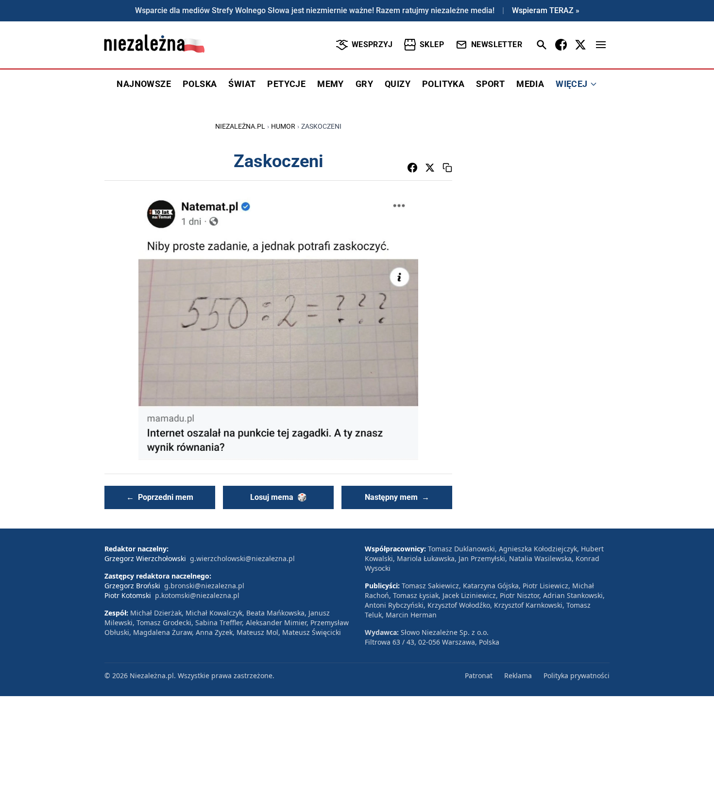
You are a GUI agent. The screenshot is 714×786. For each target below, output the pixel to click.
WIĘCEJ (571, 84)
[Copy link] (447, 167)
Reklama (518, 675)
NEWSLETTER (496, 44)
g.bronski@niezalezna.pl (204, 585)
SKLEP (432, 44)
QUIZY (397, 84)
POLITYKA (443, 84)
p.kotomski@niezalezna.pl (197, 595)
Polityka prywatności (577, 675)
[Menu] (601, 44)
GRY (364, 84)
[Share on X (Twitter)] (430, 167)
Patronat (479, 675)
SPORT (490, 84)
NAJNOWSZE (144, 84)
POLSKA (200, 84)
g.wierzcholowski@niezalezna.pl (242, 558)
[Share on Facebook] (412, 167)
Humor (283, 126)
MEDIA (530, 84)
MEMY (330, 84)
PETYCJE (286, 84)
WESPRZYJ (372, 44)
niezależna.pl (240, 126)
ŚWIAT (241, 84)
